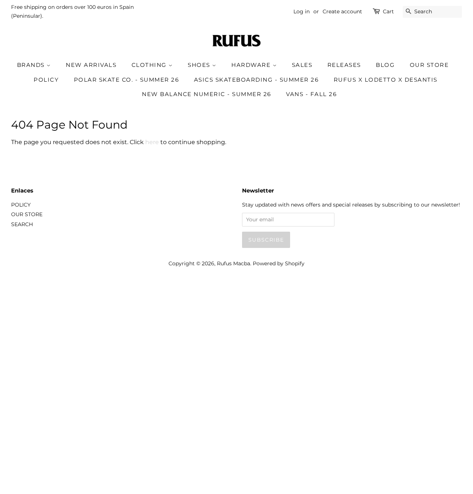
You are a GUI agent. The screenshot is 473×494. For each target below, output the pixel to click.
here (152, 142)
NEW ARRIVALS (91, 64)
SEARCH (22, 224)
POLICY (46, 79)
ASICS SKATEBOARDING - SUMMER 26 (256, 79)
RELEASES (344, 64)
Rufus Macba (233, 263)
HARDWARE (252, 64)
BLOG (385, 64)
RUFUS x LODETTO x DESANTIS (386, 79)
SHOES (200, 64)
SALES (302, 64)
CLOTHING (150, 64)
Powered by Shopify (278, 263)
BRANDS (32, 64)
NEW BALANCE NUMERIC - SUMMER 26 (206, 94)
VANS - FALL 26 (311, 94)
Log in (301, 11)
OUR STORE (429, 64)
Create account (342, 11)
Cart (388, 11)
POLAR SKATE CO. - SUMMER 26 (126, 79)
